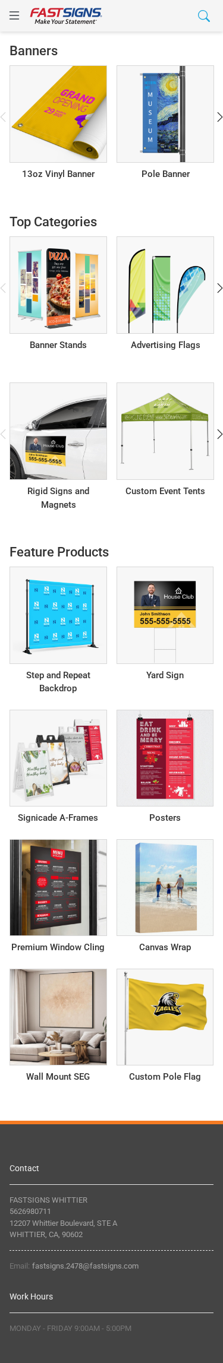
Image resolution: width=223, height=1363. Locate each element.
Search (162, 15)
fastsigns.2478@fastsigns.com (85, 1265)
